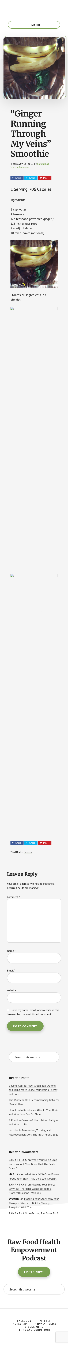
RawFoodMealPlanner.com (34, 10)
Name (11, 950)
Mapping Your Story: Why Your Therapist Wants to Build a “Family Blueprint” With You (32, 1189)
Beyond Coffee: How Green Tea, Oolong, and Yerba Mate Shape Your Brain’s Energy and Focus (33, 1090)
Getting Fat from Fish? (44, 1213)
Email (11, 970)
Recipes (28, 852)
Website (11, 990)
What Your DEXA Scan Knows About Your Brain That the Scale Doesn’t (33, 1164)
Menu (35, 25)
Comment (13, 897)
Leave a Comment (19, 167)
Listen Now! (34, 1272)
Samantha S (18, 1160)
